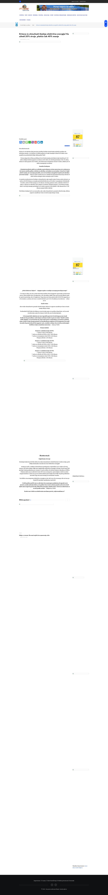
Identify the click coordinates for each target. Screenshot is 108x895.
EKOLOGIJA (46, 15)
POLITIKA (40, 15)
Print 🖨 (67, 145)
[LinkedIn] (16, 25)
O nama (43, 880)
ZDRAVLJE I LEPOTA (71, 15)
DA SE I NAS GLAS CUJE (82, 15)
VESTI (26, 15)
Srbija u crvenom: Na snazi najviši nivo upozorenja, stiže (34, 535)
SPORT (51, 15)
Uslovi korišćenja (52, 880)
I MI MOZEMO (22, 19)
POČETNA (21, 15)
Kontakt (72, 880)
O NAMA (28, 19)
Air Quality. (77, 133)
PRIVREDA (35, 15)
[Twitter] (16, 22)
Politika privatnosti (63, 880)
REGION (30, 15)
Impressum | (37, 880)
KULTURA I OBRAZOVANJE (60, 15)
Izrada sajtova (63, 889)
